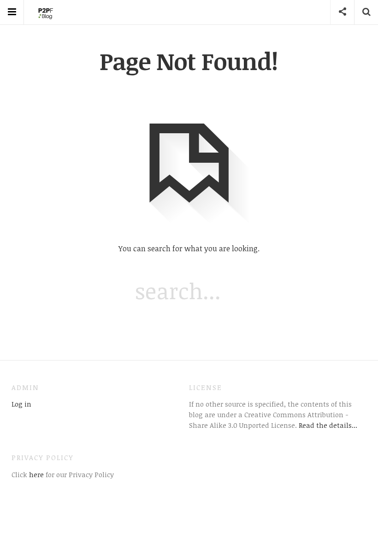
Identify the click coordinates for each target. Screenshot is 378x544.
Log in (21, 403)
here (35, 474)
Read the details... (328, 425)
